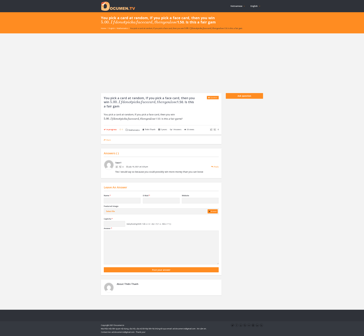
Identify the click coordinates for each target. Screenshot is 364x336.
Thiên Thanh (150, 129)
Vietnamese (236, 6)
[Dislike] (214, 129)
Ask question (244, 95)
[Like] (211, 129)
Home (103, 28)
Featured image (111, 206)
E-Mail (146, 195)
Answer (108, 228)
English (254, 6)
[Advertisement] (182, 63)
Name (107, 195)
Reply (216, 166)
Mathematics (122, 28)
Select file (110, 211)
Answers (176, 129)
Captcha (108, 219)
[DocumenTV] (118, 6)
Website (185, 195)
